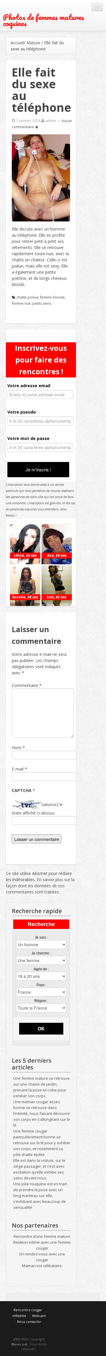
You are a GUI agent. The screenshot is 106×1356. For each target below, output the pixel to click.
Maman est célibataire (42, 1265)
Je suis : (41, 937)
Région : (41, 1001)
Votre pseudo (21, 412)
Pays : (41, 985)
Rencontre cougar (28, 1310)
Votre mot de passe (28, 438)
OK (41, 1028)
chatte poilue (27, 297)
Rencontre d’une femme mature (42, 1236)
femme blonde (52, 297)
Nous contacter (29, 1321)
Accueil (17, 42)
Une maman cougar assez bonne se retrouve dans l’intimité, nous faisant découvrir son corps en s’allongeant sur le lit (41, 1113)
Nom (16, 747)
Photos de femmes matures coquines (43, 20)
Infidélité (19, 1315)
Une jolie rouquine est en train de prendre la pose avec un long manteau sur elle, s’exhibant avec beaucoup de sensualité (40, 1195)
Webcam (39, 1315)
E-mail (18, 769)
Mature (33, 42)
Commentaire (27, 685)
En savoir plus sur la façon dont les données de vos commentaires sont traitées (40, 886)
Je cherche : (41, 953)
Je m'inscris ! (38, 469)
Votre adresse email (28, 385)
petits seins (41, 303)
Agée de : (41, 969)
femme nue (21, 303)
